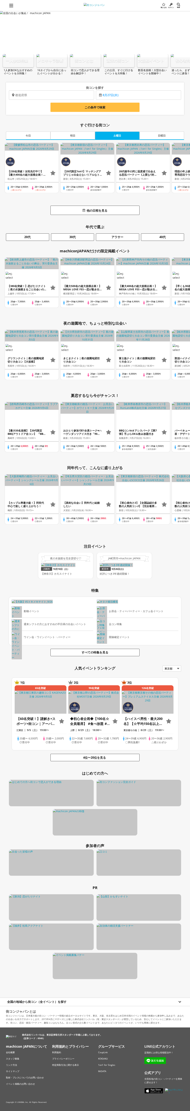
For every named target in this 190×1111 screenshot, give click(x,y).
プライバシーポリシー (63, 1058)
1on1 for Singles (106, 1065)
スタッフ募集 (12, 1058)
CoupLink (103, 1052)
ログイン (171, 7)
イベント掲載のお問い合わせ (20, 1083)
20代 (27, 237)
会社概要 (10, 1052)
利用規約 (56, 1052)
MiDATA (102, 1071)
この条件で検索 (95, 107)
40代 (162, 237)
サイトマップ (12, 1071)
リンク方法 (11, 1065)
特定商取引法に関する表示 (65, 1065)
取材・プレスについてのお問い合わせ (25, 1077)
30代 (72, 237)
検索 (178, 7)
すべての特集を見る (95, 652)
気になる (164, 7)
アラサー (117, 237)
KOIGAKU (103, 1058)
